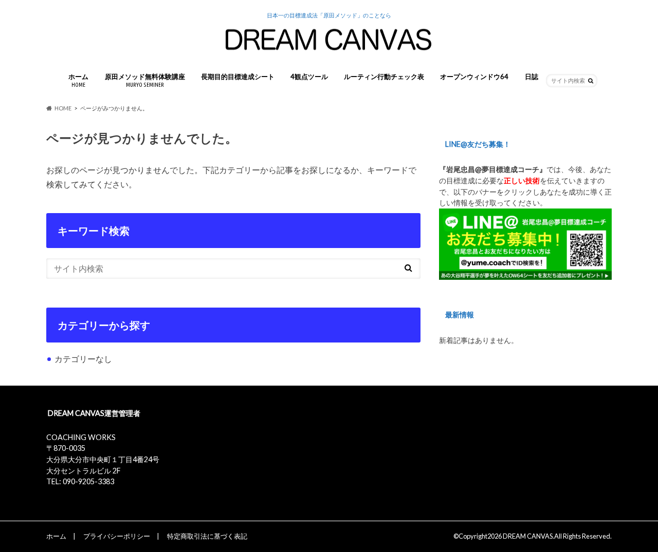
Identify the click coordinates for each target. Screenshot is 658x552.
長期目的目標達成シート (238, 76)
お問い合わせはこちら (89, 492)
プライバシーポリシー (116, 536)
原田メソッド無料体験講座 (145, 80)
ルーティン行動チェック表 (384, 76)
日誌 (531, 76)
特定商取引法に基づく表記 (207, 536)
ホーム (78, 80)
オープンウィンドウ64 (474, 76)
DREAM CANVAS (528, 536)
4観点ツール (309, 76)
